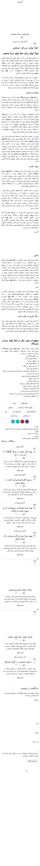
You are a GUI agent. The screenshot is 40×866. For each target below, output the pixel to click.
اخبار (37, 834)
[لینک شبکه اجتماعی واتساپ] (18, 422)
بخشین (10, 407)
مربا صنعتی (14, 415)
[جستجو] (2, 2)
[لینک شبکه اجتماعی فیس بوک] (27, 422)
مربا (2, 70)
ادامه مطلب (20, 470)
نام (37, 723)
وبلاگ (37, 837)
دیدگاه (36, 700)
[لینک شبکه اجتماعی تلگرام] (13, 422)
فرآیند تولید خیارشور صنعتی (20, 637)
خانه (24, 18)
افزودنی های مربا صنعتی (25, 407)
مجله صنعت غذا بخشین (32, 849)
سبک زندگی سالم (34, 856)
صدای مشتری (35, 840)
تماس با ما (36, 830)
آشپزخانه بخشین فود (33, 862)
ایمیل (36, 732)
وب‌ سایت (35, 742)
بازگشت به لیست (33, 433)
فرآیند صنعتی (18, 18)
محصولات (36, 827)
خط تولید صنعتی (31, 411)
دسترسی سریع (34, 824)
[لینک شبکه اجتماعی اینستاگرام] (25, 789)
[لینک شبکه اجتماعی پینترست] (22, 422)
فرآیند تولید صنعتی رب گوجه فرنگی (20, 662)
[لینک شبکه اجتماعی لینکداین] (20, 789)
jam (14, 403)
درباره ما (36, 844)
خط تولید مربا (17, 411)
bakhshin (24, 403)
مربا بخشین (26, 415)
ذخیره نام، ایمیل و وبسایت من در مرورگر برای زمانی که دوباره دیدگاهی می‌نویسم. (21, 754)
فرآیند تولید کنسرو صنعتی (20, 589)
